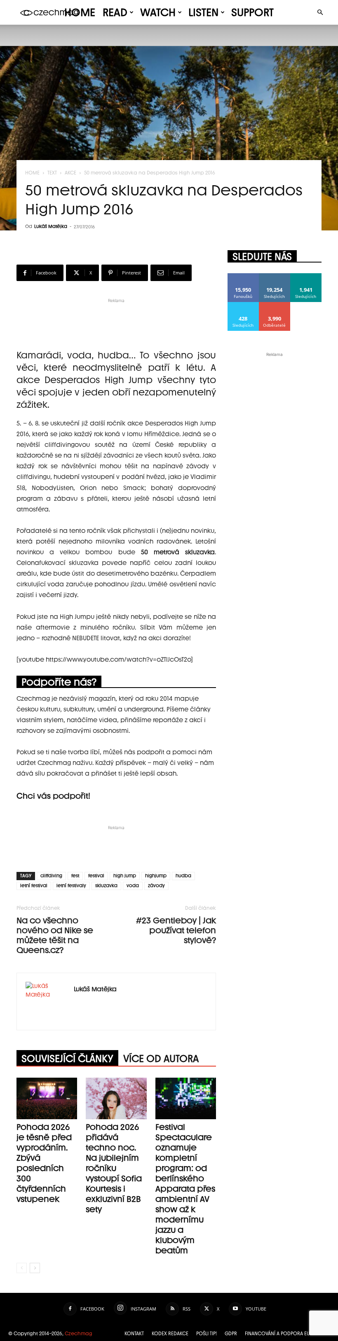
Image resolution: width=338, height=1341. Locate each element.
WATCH (158, 12)
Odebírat (274, 305)
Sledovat (274, 276)
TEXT (52, 173)
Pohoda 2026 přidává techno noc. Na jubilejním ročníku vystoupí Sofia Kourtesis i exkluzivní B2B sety (114, 1168)
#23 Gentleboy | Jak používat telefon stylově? (176, 930)
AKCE (70, 173)
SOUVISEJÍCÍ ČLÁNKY (67, 1058)
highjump (156, 876)
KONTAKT (134, 1333)
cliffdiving (51, 876)
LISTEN (203, 12)
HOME (79, 12)
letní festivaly (71, 885)
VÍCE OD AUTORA (161, 1058)
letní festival (33, 885)
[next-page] (35, 1268)
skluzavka (106, 885)
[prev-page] (21, 1268)
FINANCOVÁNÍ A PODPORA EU (277, 1333)
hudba (183, 876)
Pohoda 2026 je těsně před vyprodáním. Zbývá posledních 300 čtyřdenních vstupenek (44, 1163)
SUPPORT (252, 12)
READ (115, 12)
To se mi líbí (243, 276)
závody (156, 885)
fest (75, 876)
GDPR (231, 1333)
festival (96, 876)
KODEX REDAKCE (170, 1333)
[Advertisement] (116, 317)
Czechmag (78, 1333)
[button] (320, 12)
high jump (124, 876)
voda (133, 885)
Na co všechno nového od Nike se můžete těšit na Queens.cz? (54, 935)
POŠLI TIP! (206, 1333)
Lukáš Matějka (50, 226)
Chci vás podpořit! (53, 796)
